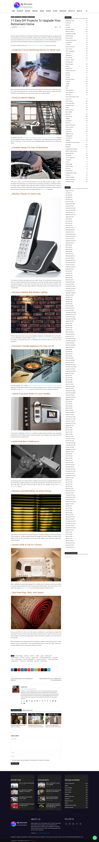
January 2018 (69, 414)
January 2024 (69, 258)
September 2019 (69, 371)
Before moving (25, 389)
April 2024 (68, 251)
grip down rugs (35, 657)
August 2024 (68, 243)
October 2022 (69, 290)
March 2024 (68, 253)
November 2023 (69, 262)
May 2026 (68, 197)
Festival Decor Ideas (70, 70)
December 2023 (69, 260)
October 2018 (69, 395)
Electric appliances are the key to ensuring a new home (44, 385)
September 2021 (69, 319)
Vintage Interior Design (71, 173)
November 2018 (69, 393)
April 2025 (68, 225)
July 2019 (68, 375)
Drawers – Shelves (70, 59)
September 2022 (69, 293)
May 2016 (68, 458)
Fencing (67, 66)
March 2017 (68, 436)
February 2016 (69, 464)
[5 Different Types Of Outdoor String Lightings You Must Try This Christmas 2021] (41, 805)
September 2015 (69, 475)
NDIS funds (44, 189)
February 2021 (69, 334)
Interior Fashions (69, 109)
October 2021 (69, 316)
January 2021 (69, 336)
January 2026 (69, 206)
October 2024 (69, 238)
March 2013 (68, 540)
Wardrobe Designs (70, 177)
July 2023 (68, 271)
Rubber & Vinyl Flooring (71, 151)
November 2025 (69, 210)
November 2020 (69, 340)
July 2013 (68, 532)
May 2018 (68, 406)
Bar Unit (67, 25)
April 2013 (68, 538)
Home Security (69, 101)
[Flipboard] (27, 701)
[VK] (32, 669)
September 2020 (69, 345)
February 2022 (69, 308)
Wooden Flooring (70, 181)
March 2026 (68, 201)
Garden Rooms (68, 557)
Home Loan (68, 99)
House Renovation (70, 103)
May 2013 (68, 536)
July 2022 (68, 297)
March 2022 (68, 306)
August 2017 (68, 425)
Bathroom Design (22, 15)
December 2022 (69, 286)
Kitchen (55, 11)
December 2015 (69, 469)
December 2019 (69, 364)
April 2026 (68, 199)
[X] (15, 669)
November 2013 (69, 523)
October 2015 (69, 473)
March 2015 (68, 488)
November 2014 (69, 497)
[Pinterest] (18, 669)
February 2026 (69, 203)
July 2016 (68, 453)
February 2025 (69, 229)
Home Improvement (31, 16)
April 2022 (68, 303)
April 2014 (68, 512)
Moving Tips (68, 129)
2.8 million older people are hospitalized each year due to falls (39, 137)
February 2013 (69, 543)
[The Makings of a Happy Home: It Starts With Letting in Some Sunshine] (36, 718)
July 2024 (68, 245)
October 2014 (69, 499)
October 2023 (69, 264)
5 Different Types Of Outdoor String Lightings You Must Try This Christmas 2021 (53, 805)
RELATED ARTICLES (16, 710)
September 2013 (69, 527)
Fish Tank (68, 75)
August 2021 (68, 321)
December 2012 (69, 547)
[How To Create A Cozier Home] (14, 784)
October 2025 (69, 212)
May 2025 (68, 223)
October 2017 (69, 421)
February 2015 (69, 490)
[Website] (22, 703)
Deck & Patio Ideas (70, 46)
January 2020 (69, 362)
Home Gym (68, 94)
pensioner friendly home (42, 659)
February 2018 (69, 412)
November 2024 (69, 236)
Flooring (67, 77)
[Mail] (35, 701)
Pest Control (68, 138)
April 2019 (68, 382)
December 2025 (69, 208)
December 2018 (69, 390)
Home (13, 11)
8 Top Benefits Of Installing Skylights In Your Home (25, 790)
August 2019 (68, 373)
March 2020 (68, 358)
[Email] (42, 669)
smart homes (22, 661)
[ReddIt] (38, 669)
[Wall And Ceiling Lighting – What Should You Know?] (41, 798)
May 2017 (68, 432)
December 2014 (69, 495)
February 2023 (69, 282)
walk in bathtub (30, 661)
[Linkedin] (22, 669)
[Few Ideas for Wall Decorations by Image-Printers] (14, 805)
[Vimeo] (53, 701)
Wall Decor (68, 175)
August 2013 (68, 530)
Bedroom (27, 11)
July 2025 (68, 219)
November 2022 (69, 288)
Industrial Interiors (70, 105)
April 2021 (68, 329)
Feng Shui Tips (69, 68)
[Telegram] (48, 669)
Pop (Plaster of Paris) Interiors (73, 142)
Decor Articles (69, 49)
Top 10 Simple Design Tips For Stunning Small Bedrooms (22, 679)
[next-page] (14, 730)
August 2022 (68, 295)
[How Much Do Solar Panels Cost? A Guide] (14, 798)
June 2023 (68, 273)
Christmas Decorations (71, 40)
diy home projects (15, 657)
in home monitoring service (45, 657)
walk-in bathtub (25, 588)
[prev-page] (12, 730)
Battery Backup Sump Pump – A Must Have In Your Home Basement (50, 679)
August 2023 (68, 269)
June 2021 (68, 325)
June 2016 (68, 456)
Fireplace (68, 72)
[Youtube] (24, 703)
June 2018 (68, 403)
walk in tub (37, 661)
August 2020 (68, 347)
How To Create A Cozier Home (26, 783)
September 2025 (69, 214)
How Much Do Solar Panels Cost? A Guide (25, 797)
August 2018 (68, 399)
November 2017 (69, 419)
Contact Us (71, 11)
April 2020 (68, 356)
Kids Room (68, 114)
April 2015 (68, 486)
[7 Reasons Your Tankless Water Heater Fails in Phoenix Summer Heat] (53, 718)
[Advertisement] (61, 5)
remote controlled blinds (53, 659)
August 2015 (68, 477)
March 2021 (68, 332)
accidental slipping (19, 655)
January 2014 (69, 519)
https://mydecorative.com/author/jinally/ (28, 689)
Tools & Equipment (70, 157)
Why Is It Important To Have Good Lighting (53, 783)
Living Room (62, 11)
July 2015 (68, 480)
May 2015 (68, 484)
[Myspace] (40, 701)
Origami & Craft (69, 133)
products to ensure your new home (36, 45)
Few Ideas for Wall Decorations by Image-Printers (26, 804)
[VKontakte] (56, 701)
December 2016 (69, 443)
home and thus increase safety (43, 337)
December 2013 (69, 521)
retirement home (14, 661)
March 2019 (68, 384)
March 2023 (68, 279)
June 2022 (68, 299)
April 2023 (68, 277)
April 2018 (68, 408)
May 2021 (68, 327)
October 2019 (69, 369)
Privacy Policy (32, 840)
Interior (48, 11)
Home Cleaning (69, 92)
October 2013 (69, 525)
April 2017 (68, 434)
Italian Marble (69, 112)
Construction (69, 42)
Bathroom (20, 11)
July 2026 (68, 193)
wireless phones (43, 661)
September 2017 (69, 423)
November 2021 (69, 314)
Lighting (67, 118)
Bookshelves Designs (71, 33)
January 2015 (69, 493)
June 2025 (68, 221)
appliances (26, 655)
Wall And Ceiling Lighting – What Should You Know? (52, 797)
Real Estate (68, 144)
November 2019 (69, 366)
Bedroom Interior (70, 31)
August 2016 (68, 451)
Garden (42, 11)
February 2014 (69, 516)
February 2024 (69, 256)
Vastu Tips (68, 168)
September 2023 (69, 266)
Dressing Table (69, 62)
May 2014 (68, 510)
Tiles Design (68, 155)
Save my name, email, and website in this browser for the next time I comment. (31, 760)
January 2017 (69, 440)
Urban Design (69, 164)
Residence (68, 146)
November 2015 (69, 471)
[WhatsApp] (35, 669)
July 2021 (68, 323)
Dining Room (69, 55)
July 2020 (68, 349)
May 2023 (68, 275)
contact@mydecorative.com (43, 833)
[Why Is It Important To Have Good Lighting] (41, 784)
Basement (68, 27)
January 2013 (69, 545)
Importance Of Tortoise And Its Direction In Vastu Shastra (53, 790)
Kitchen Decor (69, 116)
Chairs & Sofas (69, 38)
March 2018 (68, 410)
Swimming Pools (69, 153)
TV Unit (67, 162)
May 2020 (68, 353)
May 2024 (68, 249)
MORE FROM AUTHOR (27, 710)
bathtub (37, 655)
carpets (42, 655)
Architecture (68, 22)
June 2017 (68, 429)
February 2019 (69, 386)
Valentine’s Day (69, 166)
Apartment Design (70, 20)
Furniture (35, 11)
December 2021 (69, 312)
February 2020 (69, 360)
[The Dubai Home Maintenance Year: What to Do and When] (19, 718)
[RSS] (45, 701)
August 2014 (68, 503)
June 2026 (68, 195)
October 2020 (69, 343)
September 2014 (69, 501)
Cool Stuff (68, 44)
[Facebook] (12, 669)
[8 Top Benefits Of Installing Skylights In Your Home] (14, 791)
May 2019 (68, 379)
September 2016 (69, 449)
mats (12, 659)
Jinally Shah (14, 27)
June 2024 (68, 247)
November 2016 (69, 445)
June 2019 (68, 377)
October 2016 (69, 447)
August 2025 (68, 216)
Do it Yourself (24, 16)
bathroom (32, 655)
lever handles (55, 657)
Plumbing (68, 140)
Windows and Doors (70, 179)
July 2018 (68, 401)
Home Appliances (70, 90)
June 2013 (68, 534)
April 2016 (68, 460)
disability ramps (48, 655)
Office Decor (69, 131)
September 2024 (69, 240)
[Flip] (28, 669)
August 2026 (68, 190)
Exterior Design (69, 64)
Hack (67, 88)
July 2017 (68, 427)
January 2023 (69, 284)
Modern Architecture (70, 125)
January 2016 (69, 466)
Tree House (68, 159)
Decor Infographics (70, 51)
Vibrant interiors (69, 170)
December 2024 (69, 234)
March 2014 (68, 514)
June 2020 (68, 351)
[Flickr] (24, 701)
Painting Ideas (69, 136)
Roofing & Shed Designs (71, 149)
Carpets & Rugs (69, 36)
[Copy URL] (45, 669)
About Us (79, 11)
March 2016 (68, 462)
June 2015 (68, 482)
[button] (86, 11)
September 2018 (69, 397)
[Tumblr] (25, 669)
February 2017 (69, 438)
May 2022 (68, 301)
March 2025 (68, 227)
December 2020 (69, 338)
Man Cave (68, 122)
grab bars (28, 657)
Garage (67, 83)
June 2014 (68, 508)
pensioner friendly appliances (29, 659)
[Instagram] (30, 701)
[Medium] (38, 701)
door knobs (22, 657)
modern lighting (18, 659)
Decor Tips (68, 53)
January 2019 (69, 388)
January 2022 (69, 310)
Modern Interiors (69, 127)
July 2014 (68, 506)
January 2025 (69, 232)
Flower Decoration (70, 79)
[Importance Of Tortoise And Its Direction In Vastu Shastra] (41, 791)
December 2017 (69, 416)
